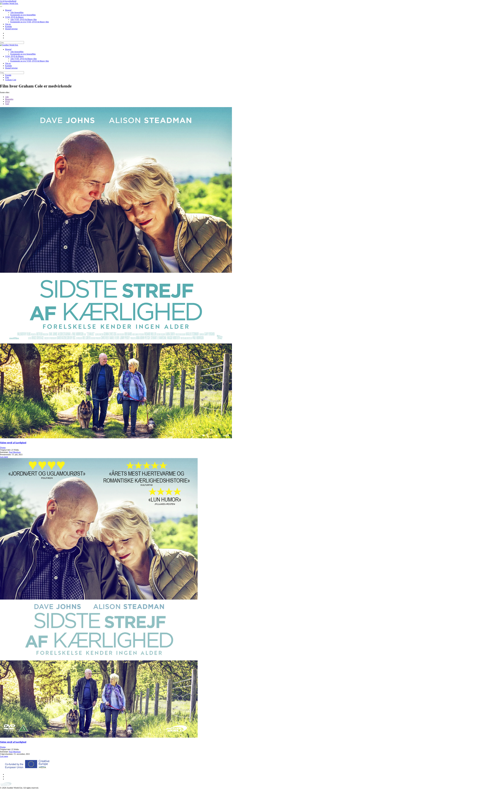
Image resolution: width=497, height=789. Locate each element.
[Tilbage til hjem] (9, 3)
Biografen (9, 99)
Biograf (8, 10)
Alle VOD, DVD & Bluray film (23, 19)
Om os (8, 24)
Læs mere (4, 457)
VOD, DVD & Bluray (14, 17)
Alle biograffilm (16, 12)
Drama (3, 447)
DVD (7, 101)
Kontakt (8, 26)
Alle (7, 97)
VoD (7, 104)
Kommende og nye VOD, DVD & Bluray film (29, 22)
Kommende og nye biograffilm (23, 15)
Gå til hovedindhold (8, 1)
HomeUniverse (11, 29)
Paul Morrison (15, 452)
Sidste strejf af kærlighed (13, 442)
